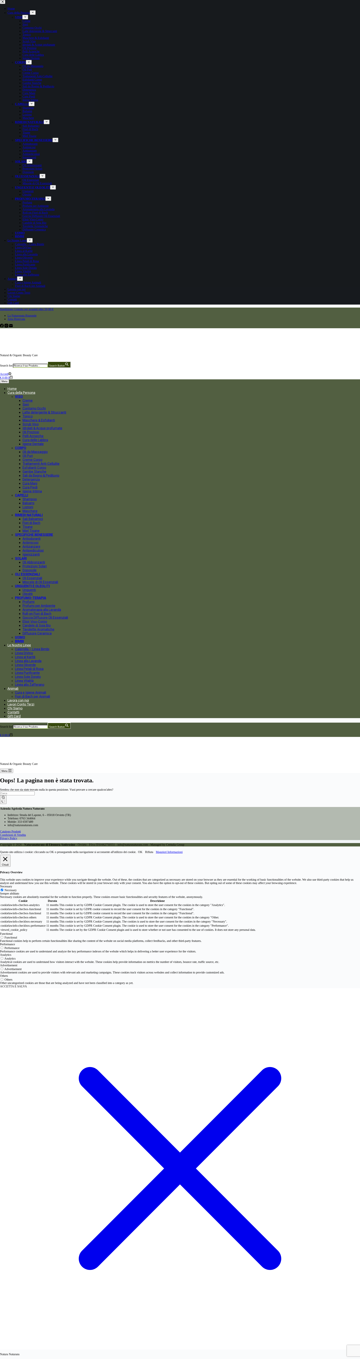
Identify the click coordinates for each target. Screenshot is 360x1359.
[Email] (11, 326)
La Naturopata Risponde (22, 315)
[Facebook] (2, 326)
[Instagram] (6, 326)
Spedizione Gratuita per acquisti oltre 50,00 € (26, 309)
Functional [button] (6, 933)
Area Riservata (16, 319)
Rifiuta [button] (149, 852)
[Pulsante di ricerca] (3, 799)
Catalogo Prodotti (10, 831)
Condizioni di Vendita (13, 834)
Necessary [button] (6, 886)
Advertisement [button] (8, 965)
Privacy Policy (8, 838)
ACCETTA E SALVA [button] (13, 986)
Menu (5, 381)
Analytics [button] (5, 954)
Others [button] (4, 975)
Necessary (10, 890)
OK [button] (140, 852)
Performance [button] (7, 944)
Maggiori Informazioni (169, 852)
